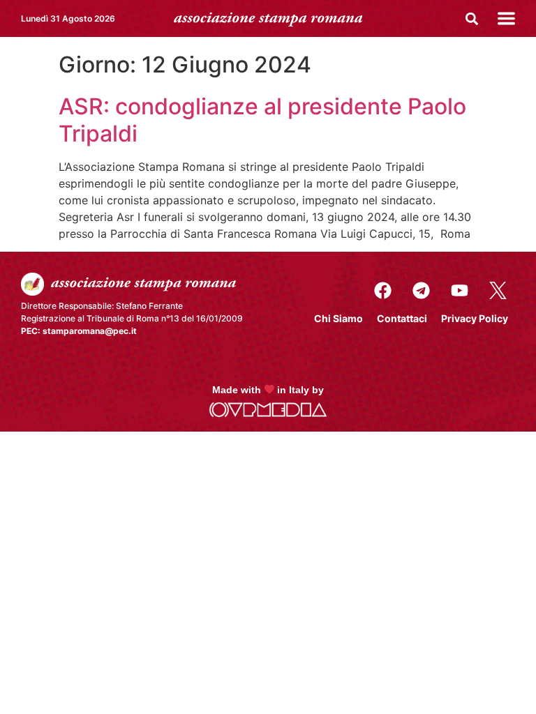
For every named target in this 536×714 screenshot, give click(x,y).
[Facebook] (382, 290)
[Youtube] (459, 290)
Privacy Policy (474, 318)
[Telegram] (420, 290)
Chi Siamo (338, 318)
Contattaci (402, 318)
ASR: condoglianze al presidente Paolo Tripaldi (262, 119)
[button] (472, 18)
